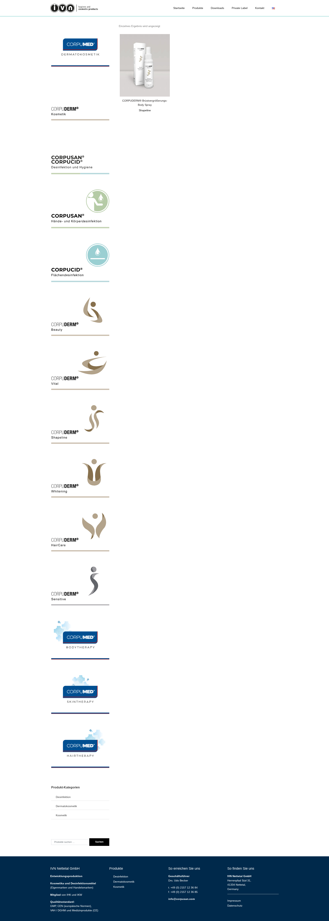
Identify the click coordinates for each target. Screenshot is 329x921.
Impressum (234, 900)
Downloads (217, 8)
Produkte (197, 8)
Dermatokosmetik (66, 806)
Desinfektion (63, 797)
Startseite (179, 8)
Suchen (99, 842)
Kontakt (259, 8)
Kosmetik (61, 815)
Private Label (240, 8)
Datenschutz (234, 905)
